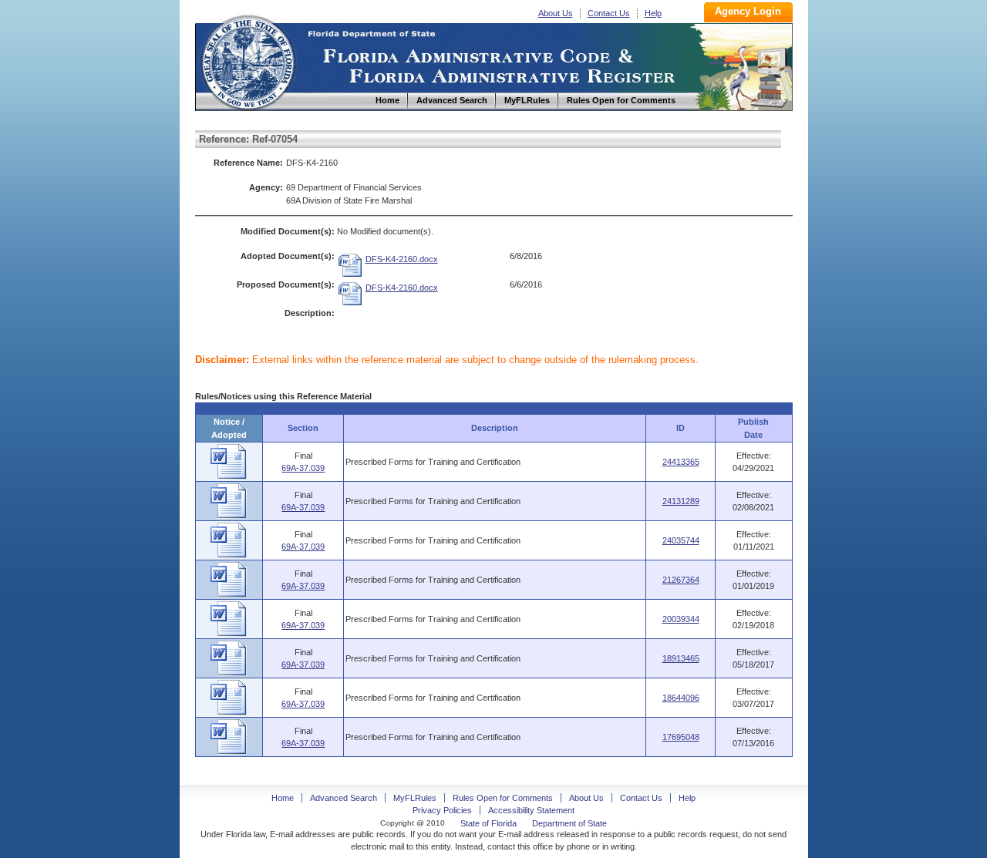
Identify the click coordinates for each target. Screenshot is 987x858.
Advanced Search (343, 797)
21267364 (680, 579)
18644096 (680, 697)
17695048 (680, 737)
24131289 (680, 501)
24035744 (680, 540)
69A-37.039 (303, 468)
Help (653, 13)
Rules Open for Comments (503, 797)
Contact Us (609, 13)
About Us (555, 13)
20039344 (680, 619)
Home (247, 60)
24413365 (680, 461)
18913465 (680, 658)
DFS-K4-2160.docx (401, 259)
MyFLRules (414, 797)
